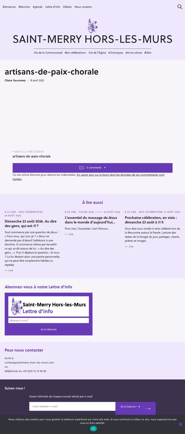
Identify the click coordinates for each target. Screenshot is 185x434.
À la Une (10, 211)
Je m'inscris (127, 406)
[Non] (180, 424)
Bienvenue (9, 7)
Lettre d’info (52, 7)
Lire (10, 270)
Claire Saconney (15, 80)
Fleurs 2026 (86, 211)
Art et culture (134, 53)
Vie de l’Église (97, 53)
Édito (148, 53)
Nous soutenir (83, 7)
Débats (67, 7)
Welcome (24, 7)
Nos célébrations (75, 53)
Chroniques (116, 53)
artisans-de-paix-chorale (32, 156)
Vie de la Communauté (48, 53)
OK (93, 428)
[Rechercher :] (178, 6)
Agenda (37, 7)
